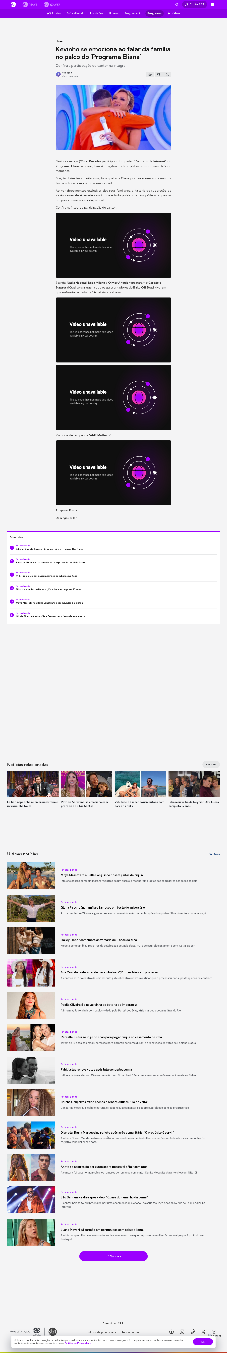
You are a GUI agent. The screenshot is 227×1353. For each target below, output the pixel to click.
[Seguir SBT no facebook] (171, 1331)
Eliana (59, 41)
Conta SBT (197, 4)
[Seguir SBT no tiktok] (192, 1331)
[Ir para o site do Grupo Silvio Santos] (27, 1332)
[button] (33, 794)
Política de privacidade (101, 1332)
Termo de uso (130, 1332)
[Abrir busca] (176, 4)
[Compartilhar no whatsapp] (150, 74)
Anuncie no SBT (113, 1323)
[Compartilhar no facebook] (159, 74)
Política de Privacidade (77, 1343)
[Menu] (212, 4)
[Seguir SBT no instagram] (182, 1331)
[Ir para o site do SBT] (53, 1332)
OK (203, 1341)
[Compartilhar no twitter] (167, 74)
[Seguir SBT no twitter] (203, 1331)
